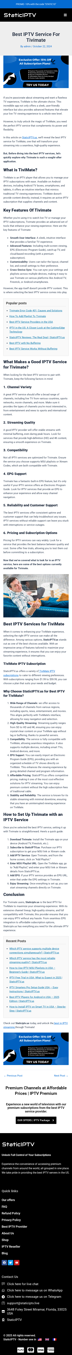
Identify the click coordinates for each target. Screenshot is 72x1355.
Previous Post (13, 1076)
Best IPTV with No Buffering (25, 343)
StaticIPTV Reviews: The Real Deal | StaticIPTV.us (37, 337)
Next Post (61, 1076)
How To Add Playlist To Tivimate (27, 316)
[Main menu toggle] (65, 15)
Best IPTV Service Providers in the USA (31, 321)
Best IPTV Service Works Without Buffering (33, 348)
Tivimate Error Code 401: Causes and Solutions (35, 310)
